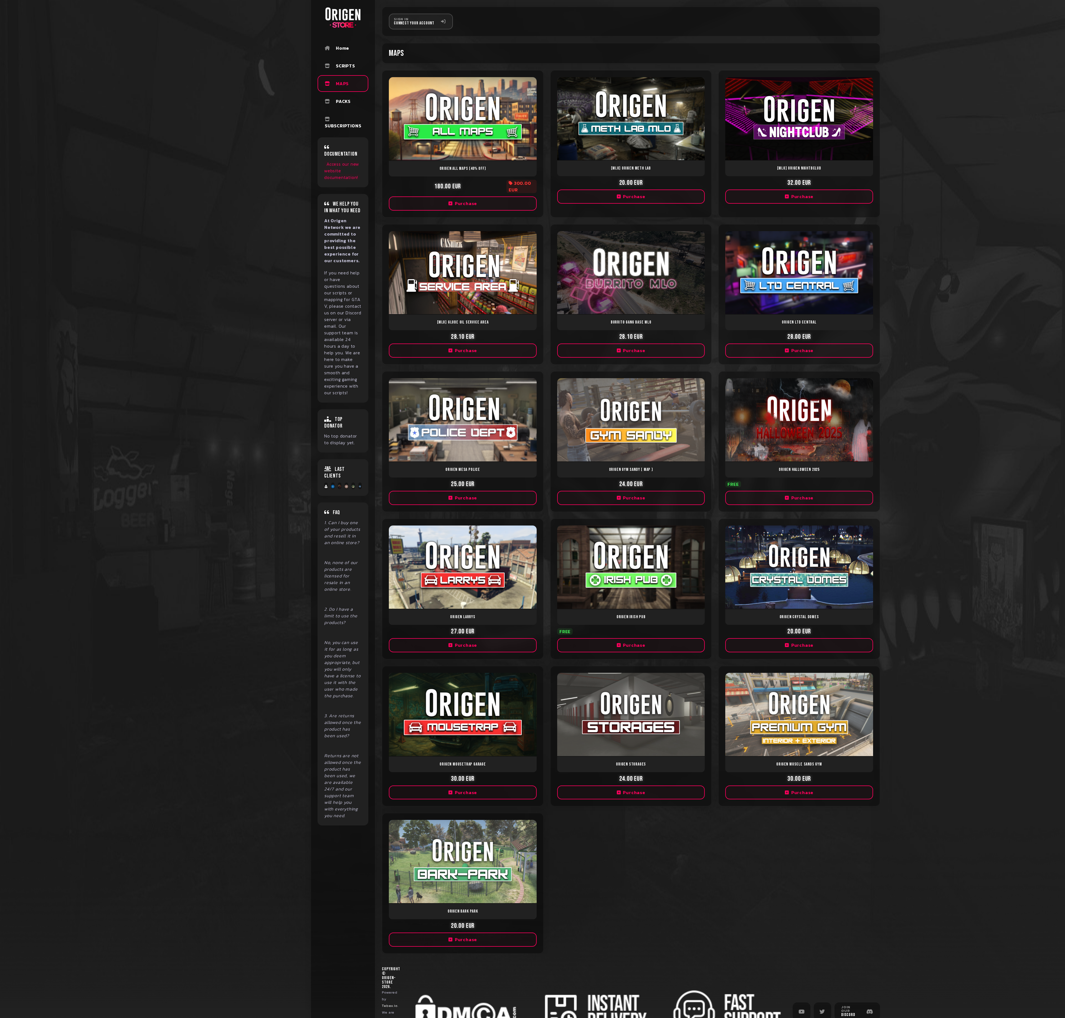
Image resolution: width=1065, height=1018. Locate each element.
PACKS (343, 101)
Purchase (466, 203)
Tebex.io (389, 1005)
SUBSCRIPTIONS (343, 125)
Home (342, 48)
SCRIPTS (345, 65)
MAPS (342, 83)
